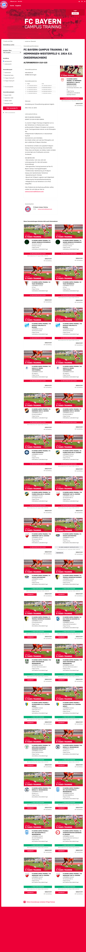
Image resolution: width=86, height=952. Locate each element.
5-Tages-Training (9, 80)
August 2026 (8, 95)
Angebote (18, 5)
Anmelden (75, 13)
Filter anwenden (11, 108)
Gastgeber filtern (7, 50)
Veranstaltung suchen (8, 44)
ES (84, 1)
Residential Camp (9, 75)
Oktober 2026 (8, 100)
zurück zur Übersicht (30, 41)
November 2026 (9, 103)
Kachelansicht (8, 61)
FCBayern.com (13, 1)
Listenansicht (8, 64)
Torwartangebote (9, 86)
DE (79, 1)
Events (12, 5)
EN (82, 1)
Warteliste (59, 552)
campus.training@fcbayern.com (34, 191)
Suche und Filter (8, 41)
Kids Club (20, 1)
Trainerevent (8, 72)
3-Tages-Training (9, 78)
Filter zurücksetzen (10, 112)
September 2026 (9, 98)
